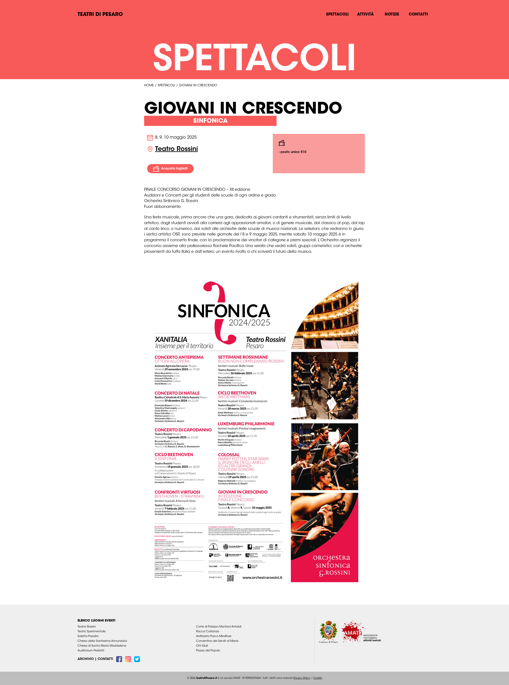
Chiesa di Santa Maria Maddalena (102, 645)
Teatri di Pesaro (100, 14)
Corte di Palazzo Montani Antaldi (218, 626)
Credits (317, 678)
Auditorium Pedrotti (91, 650)
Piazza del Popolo (208, 650)
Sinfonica (210, 121)
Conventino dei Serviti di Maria (217, 641)
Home (149, 85)
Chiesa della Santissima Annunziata (102, 641)
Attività (365, 15)
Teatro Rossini (176, 149)
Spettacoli (337, 15)
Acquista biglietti (174, 168)
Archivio (86, 659)
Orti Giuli (202, 645)
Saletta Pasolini (88, 636)
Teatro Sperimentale (92, 631)
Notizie (392, 15)
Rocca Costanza (207, 631)
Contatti (418, 15)
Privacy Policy (301, 678)
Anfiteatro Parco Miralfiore (213, 636)
